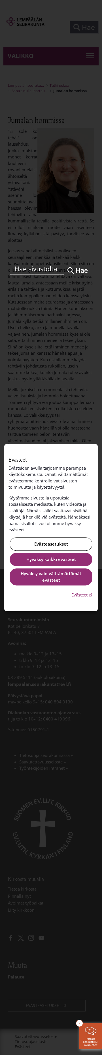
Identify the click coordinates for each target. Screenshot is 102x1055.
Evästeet (82, 595)
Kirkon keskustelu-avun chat (90, 1042)
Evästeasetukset (51, 544)
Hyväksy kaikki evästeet (51, 559)
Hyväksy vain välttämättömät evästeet (51, 577)
